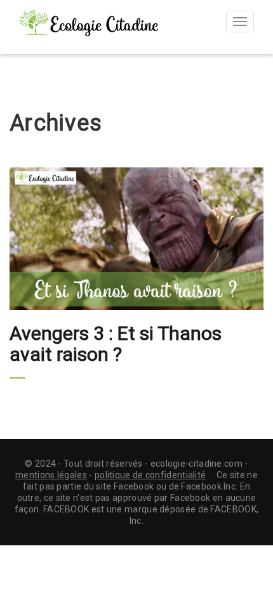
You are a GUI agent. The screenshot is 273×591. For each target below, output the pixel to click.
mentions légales (51, 475)
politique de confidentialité (150, 475)
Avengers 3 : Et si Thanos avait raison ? (116, 343)
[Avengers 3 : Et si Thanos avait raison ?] (136, 238)
